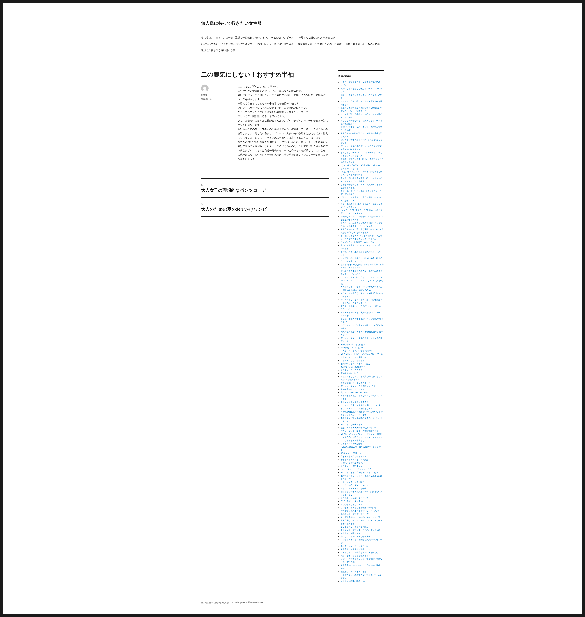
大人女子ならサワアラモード (353, 370)
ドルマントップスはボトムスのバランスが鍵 (360, 530)
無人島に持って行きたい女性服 (231, 23)
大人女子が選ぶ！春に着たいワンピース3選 (360, 511)
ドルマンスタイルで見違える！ (354, 402)
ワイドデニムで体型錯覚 (351, 443)
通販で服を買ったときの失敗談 (363, 44)
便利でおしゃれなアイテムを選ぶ (355, 363)
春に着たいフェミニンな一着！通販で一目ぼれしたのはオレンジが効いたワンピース (247, 37)
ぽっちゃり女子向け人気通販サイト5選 (358, 386)
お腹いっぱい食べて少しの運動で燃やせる (359, 431)
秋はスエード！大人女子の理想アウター (358, 427)
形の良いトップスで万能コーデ (354, 514)
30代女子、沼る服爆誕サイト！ (355, 367)
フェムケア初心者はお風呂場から (355, 527)
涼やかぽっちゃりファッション (354, 504)
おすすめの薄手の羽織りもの (353, 581)
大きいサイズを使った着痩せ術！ (355, 555)
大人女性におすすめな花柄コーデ (355, 549)
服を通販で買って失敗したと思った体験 (320, 44)
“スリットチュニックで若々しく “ (356, 469)
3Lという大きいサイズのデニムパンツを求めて (227, 44)
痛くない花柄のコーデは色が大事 (355, 536)
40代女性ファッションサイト (354, 347)
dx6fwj (204, 94)
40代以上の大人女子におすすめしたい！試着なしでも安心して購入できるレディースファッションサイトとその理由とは (362, 437)
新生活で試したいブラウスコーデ (355, 383)
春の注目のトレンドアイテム (353, 389)
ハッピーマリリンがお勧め (352, 360)
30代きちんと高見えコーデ (353, 453)
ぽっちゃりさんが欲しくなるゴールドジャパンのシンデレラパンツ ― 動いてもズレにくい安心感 (362, 280)
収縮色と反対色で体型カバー (353, 463)
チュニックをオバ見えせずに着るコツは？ (359, 472)
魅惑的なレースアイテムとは (353, 571)
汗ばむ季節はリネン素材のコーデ (355, 501)
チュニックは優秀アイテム (352, 424)
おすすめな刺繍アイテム (351, 533)
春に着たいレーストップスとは (354, 546)
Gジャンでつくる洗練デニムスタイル (357, 242)
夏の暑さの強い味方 (349, 373)
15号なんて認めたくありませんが (316, 37)
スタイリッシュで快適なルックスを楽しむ (359, 552)
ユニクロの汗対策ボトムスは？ (354, 485)
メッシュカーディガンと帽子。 (354, 488)
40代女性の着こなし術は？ (353, 344)
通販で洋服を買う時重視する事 (218, 50)
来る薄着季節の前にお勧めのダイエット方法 (360, 517)
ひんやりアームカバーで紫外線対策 (356, 351)
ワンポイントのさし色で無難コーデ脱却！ (359, 507)
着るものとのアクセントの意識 (354, 459)
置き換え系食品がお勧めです (353, 456)
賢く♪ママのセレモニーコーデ (354, 392)
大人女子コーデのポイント (352, 466)
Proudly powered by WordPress (247, 602)
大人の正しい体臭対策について (354, 498)
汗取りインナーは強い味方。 (353, 482)
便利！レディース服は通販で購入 (275, 44)
